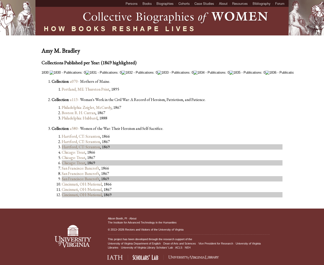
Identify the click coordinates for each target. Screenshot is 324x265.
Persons (132, 3)
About (223, 3)
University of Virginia (171, 229)
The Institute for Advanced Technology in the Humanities (142, 222)
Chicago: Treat (73, 152)
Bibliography (262, 3)
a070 (74, 81)
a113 (74, 99)
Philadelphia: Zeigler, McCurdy (86, 107)
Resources (240, 3)
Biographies (165, 3)
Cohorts (184, 3)
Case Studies (204, 3)
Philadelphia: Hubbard (79, 118)
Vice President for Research (215, 243)
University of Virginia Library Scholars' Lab (147, 247)
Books (147, 3)
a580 (74, 128)
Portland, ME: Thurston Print (85, 89)
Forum (280, 3)
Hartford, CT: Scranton (81, 136)
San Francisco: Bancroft (80, 168)
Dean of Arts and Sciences (179, 243)
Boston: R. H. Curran (78, 112)
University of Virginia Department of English (134, 243)
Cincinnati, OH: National (82, 184)
